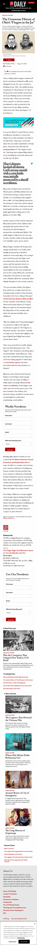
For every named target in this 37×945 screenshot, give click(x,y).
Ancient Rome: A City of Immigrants (14, 683)
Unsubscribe (7, 902)
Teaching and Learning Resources (14, 907)
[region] (18, 933)
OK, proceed (24, 941)
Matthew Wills (9, 64)
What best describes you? (13, 440)
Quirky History (9, 753)
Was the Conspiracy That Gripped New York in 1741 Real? (16, 658)
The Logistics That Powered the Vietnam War (18, 719)
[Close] (35, 924)
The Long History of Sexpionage (15, 832)
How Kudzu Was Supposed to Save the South (17, 686)
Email (7, 432)
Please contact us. (9, 518)
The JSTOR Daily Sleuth (11, 905)
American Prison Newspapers (13, 910)
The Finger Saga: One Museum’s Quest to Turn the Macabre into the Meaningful (18, 553)
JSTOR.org (6, 919)
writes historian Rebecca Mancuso (16, 298)
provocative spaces (12, 362)
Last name (8, 424)
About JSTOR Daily (9, 891)
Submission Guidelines (11, 899)
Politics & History (7, 15)
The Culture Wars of (18, 680)
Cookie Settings (12, 941)
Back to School (9, 848)
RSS (4, 913)
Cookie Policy (21, 938)
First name (9, 415)
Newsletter (31, 2)
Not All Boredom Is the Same (13, 854)
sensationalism (9, 149)
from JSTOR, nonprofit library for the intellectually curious (18, 9)
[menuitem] (31, 2)
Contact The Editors (10, 894)
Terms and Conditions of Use (19, 919)
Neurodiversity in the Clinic (11, 688)
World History (9, 715)
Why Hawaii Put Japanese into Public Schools (15, 860)
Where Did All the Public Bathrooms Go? (15, 677)
